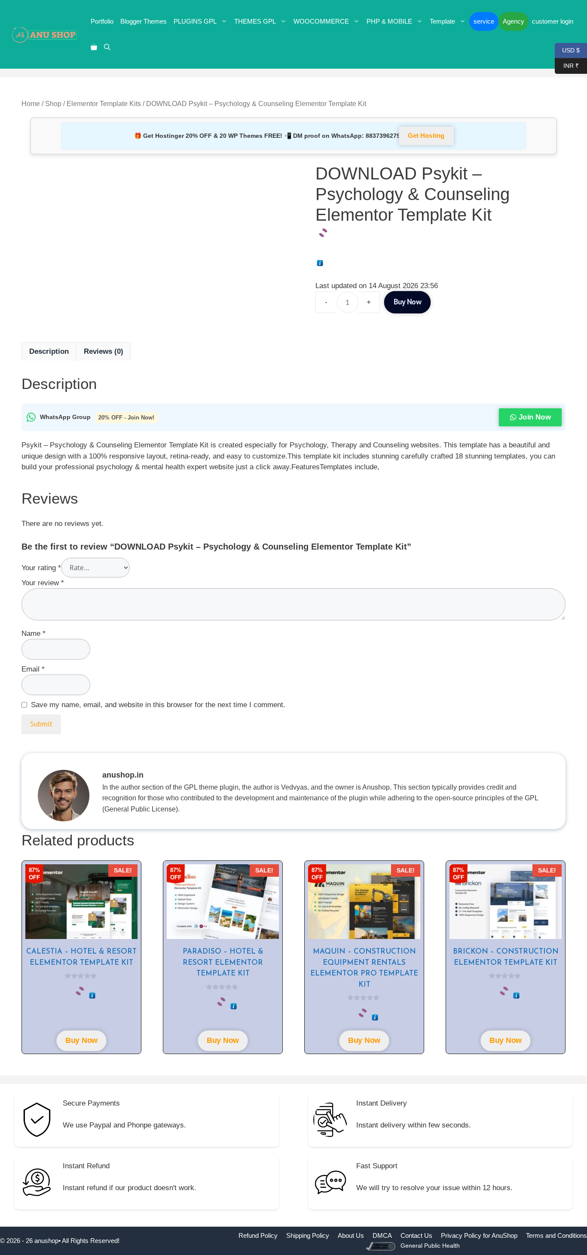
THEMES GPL (255, 21)
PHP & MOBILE (389, 21)
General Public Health (430, 1245)
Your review (42, 583)
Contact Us (416, 1235)
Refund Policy (258, 1235)
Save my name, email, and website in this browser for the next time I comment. (158, 705)
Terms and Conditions (556, 1235)
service (484, 21)
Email (33, 669)
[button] (107, 47)
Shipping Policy (307, 1235)
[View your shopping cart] (94, 47)
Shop (53, 103)
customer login (552, 21)
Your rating (41, 568)
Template (442, 21)
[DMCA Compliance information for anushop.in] (381, 1245)
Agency (513, 21)
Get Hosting (426, 136)
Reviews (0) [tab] (103, 351)
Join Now (535, 417)
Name (33, 633)
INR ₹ (567, 65)
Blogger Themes (143, 21)
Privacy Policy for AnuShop (479, 1235)
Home (30, 103)
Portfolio (102, 21)
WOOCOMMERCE (321, 21)
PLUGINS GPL (195, 21)
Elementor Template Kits (104, 103)
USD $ (567, 50)
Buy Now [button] (81, 1040)
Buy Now (407, 302)
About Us (351, 1235)
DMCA (382, 1235)
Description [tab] (49, 351)
